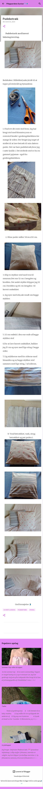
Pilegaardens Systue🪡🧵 (17, 4)
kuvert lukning (9, 610)
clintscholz (26, 776)
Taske (4, 706)
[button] (4, 26)
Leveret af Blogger (22, 771)
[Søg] (39, 3)
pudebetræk (22, 610)
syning (32, 610)
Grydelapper (6, 745)
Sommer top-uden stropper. (12, 667)
